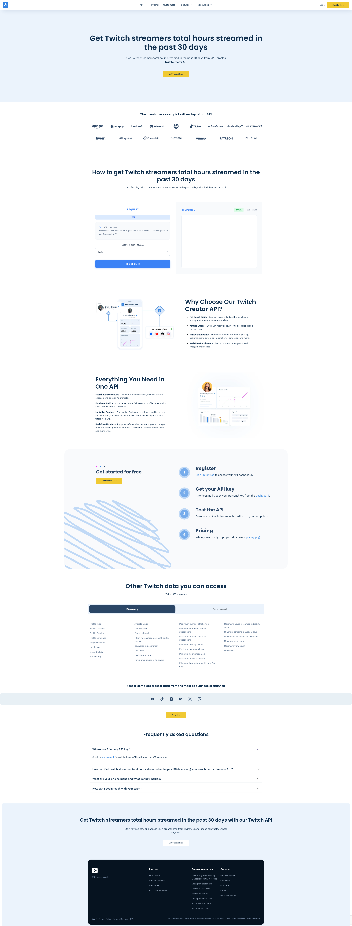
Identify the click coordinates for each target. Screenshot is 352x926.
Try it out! (133, 263)
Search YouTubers (200, 893)
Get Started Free (109, 481)
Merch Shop (95, 656)
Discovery (132, 609)
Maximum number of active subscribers (192, 638)
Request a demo (227, 875)
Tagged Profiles (97, 642)
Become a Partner (228, 895)
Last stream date (143, 655)
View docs (176, 715)
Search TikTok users (201, 888)
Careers (224, 890)
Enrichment (220, 609)
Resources (203, 4)
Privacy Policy (105, 919)
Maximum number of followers (194, 623)
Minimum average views (191, 644)
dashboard (262, 495)
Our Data (224, 885)
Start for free (338, 5)
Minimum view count (234, 641)
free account (107, 757)
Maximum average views (191, 649)
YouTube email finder (201, 903)
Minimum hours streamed (192, 653)
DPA (131, 919)
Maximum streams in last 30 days (241, 636)
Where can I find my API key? (111, 749)
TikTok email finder (200, 908)
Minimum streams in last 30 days (240, 631)
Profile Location (97, 628)
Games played (141, 633)
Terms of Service (120, 919)
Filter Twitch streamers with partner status (152, 639)
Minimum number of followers (149, 659)
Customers (169, 4)
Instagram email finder (202, 898)
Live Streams (140, 628)
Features (184, 4)
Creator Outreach (157, 880)
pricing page (253, 537)
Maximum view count (234, 645)
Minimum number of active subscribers (192, 630)
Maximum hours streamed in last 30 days (242, 625)
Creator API (154, 885)
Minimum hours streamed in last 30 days (197, 665)
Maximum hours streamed (192, 658)
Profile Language (98, 637)
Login (322, 5)
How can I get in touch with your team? (117, 788)
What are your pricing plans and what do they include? (126, 779)
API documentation (158, 890)
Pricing (155, 4)
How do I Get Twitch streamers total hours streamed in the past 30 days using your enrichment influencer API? (162, 769)
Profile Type (95, 623)
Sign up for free (205, 475)
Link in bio (95, 647)
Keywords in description (146, 645)
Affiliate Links (141, 623)
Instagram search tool (202, 883)
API (141, 4)
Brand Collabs (96, 651)
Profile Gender (97, 633)
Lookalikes (229, 650)
